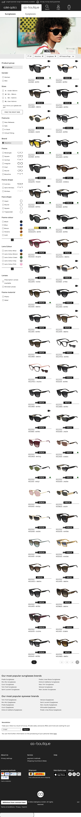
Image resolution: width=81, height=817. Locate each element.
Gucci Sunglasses (8, 684)
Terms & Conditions (8, 807)
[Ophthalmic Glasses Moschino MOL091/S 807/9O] (39, 317)
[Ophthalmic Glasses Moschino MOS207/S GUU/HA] (39, 617)
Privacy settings (6, 758)
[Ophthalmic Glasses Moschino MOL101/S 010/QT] (39, 467)
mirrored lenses (10, 287)
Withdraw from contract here (14, 802)
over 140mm (11, 101)
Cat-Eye (7, 160)
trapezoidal (8, 212)
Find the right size (12, 112)
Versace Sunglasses (46, 687)
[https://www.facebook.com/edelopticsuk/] (70, 774)
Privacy (18, 807)
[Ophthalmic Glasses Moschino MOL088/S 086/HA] (39, 92)
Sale (5, 126)
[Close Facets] (12, 56)
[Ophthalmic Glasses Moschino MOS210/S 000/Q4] (39, 492)
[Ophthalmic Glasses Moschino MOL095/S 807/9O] (67, 292)
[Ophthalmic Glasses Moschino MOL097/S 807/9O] (39, 592)
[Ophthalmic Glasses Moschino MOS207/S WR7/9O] (67, 517)
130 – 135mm (11, 94)
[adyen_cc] (2, 774)
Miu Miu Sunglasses (9, 682)
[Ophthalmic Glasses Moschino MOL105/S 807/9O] (67, 217)
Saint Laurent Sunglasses (11, 689)
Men (5, 81)
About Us (4, 755)
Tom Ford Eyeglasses (9, 700)
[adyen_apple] (19, 774)
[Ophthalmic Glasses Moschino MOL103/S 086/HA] (39, 292)
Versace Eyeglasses (47, 700)
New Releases (9, 122)
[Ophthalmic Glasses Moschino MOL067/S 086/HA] (67, 317)
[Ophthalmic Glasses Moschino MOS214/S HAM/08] (67, 542)
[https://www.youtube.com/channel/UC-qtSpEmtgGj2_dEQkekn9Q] (78, 774)
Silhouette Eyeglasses (48, 707)
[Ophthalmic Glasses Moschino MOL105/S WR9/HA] (67, 167)
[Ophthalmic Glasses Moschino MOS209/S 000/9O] (39, 517)
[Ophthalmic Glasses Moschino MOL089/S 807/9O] (67, 392)
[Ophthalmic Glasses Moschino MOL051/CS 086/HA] (39, 567)
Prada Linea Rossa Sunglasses (49, 679)
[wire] (5, 777)
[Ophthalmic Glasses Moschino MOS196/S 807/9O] (67, 192)
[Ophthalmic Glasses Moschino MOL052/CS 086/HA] (67, 242)
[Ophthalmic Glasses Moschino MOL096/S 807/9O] (39, 392)
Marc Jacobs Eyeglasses (48, 705)
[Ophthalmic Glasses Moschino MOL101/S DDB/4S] (67, 617)
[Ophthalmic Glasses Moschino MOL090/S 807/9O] (67, 142)
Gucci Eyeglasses (8, 707)
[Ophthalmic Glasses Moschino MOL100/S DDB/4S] (67, 442)
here (55, 733)
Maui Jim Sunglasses (46, 684)
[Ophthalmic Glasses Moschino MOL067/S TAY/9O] (39, 267)
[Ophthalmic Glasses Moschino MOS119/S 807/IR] (39, 67)
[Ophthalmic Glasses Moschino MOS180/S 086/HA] (67, 592)
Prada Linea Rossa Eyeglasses (50, 710)
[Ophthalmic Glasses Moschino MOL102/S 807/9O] (67, 117)
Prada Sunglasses (8, 679)
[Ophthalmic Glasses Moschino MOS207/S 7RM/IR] (39, 167)
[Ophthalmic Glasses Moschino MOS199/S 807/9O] (39, 417)
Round (6, 205)
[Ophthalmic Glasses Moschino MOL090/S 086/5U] (67, 642)
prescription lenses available (11, 281)
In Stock (7, 129)
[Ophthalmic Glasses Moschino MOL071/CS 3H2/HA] (39, 367)
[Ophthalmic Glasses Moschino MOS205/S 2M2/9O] (67, 467)
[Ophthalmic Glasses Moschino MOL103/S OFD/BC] (39, 542)
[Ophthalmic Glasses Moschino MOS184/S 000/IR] (67, 492)
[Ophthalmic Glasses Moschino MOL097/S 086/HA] (67, 567)
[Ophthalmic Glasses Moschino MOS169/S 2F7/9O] (67, 267)
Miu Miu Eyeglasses (9, 702)
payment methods (33, 758)
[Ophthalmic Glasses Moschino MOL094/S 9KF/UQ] (39, 442)
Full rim (7, 184)
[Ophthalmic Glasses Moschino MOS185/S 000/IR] (39, 117)
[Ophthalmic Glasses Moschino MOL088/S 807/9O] (67, 92)
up (78, 802)
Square (6, 156)
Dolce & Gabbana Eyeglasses (12, 710)
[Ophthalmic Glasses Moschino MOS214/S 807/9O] (39, 642)
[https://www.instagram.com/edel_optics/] (74, 774)
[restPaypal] (13, 774)
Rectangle (7, 153)
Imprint (24, 807)
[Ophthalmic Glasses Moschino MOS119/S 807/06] (39, 142)
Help (55, 755)
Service (30, 755)
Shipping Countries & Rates (37, 761)
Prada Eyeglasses (8, 705)
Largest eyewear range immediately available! (20, 2)
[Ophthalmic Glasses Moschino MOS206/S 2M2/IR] (67, 417)
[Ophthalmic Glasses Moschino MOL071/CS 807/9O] (67, 342)
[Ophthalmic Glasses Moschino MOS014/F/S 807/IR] (39, 217)
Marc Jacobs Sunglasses (47, 689)
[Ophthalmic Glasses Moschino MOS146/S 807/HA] (39, 192)
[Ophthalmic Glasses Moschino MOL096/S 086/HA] (39, 342)
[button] (10, 7)
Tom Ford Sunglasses (9, 687)
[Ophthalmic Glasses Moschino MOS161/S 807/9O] (67, 67)
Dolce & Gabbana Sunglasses (49, 682)
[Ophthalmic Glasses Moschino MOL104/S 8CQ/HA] (39, 242)
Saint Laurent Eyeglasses (49, 702)
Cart (69, 9)
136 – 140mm (11, 98)
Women (7, 77)
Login (58, 9)
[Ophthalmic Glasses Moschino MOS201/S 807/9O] (67, 367)
